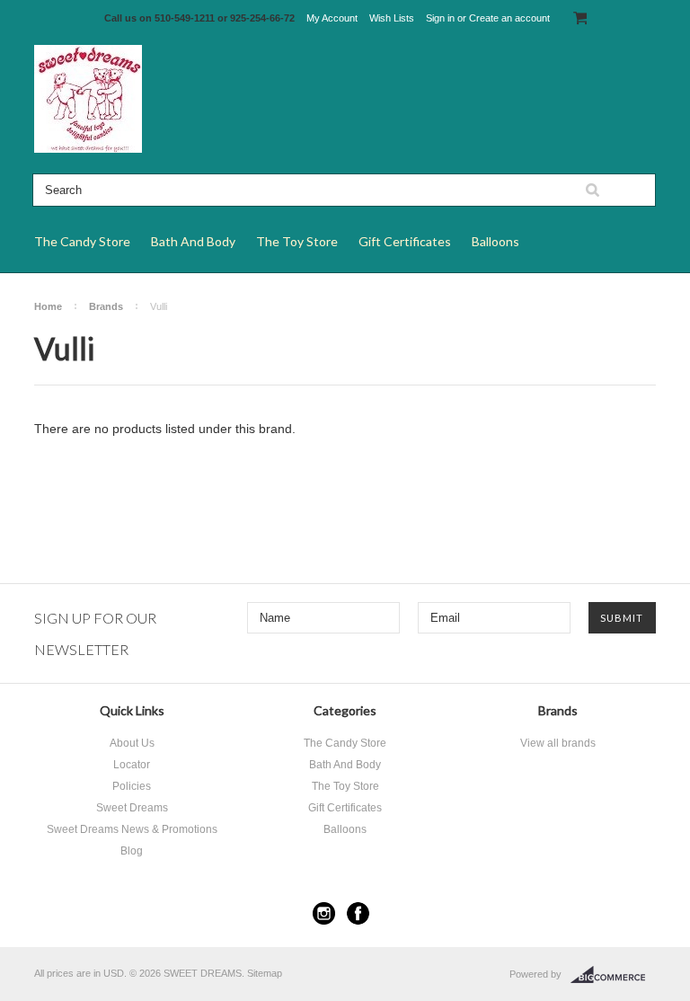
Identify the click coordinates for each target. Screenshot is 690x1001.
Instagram (324, 913)
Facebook (358, 913)
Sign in (440, 18)
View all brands (558, 743)
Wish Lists (391, 18)
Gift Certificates (404, 241)
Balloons (495, 241)
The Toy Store (297, 241)
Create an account (509, 18)
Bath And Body (193, 241)
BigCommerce (613, 975)
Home (48, 306)
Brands (106, 306)
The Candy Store (82, 241)
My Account (332, 18)
